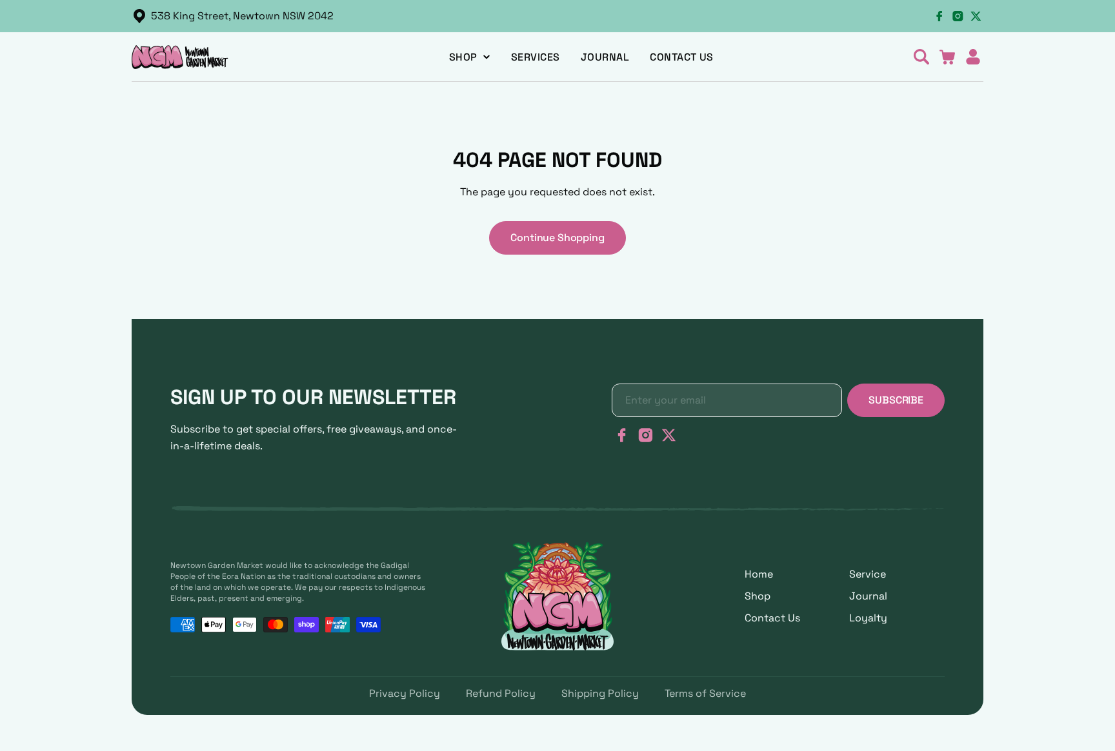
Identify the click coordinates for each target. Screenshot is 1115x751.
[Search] (921, 56)
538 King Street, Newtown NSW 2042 (242, 16)
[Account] (973, 56)
